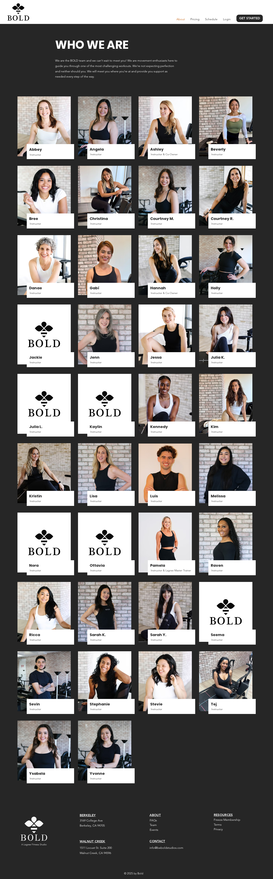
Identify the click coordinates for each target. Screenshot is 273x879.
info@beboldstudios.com (166, 848)
